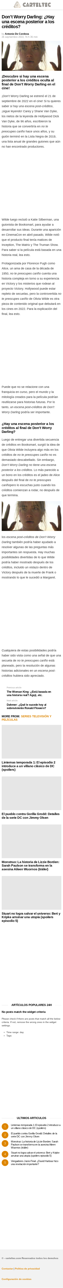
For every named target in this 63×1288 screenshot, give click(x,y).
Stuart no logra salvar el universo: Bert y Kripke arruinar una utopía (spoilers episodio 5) (31, 917)
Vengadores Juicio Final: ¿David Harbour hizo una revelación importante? (34, 1163)
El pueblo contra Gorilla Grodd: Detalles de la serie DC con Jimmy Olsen (31, 815)
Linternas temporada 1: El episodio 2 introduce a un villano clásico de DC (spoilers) (28, 766)
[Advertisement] (31, 184)
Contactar (7, 1268)
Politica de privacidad (27, 1268)
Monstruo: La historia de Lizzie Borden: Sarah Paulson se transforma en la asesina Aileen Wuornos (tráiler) (30, 865)
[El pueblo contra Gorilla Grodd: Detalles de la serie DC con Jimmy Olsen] (31, 793)
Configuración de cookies (16, 1279)
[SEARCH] (59, 4)
